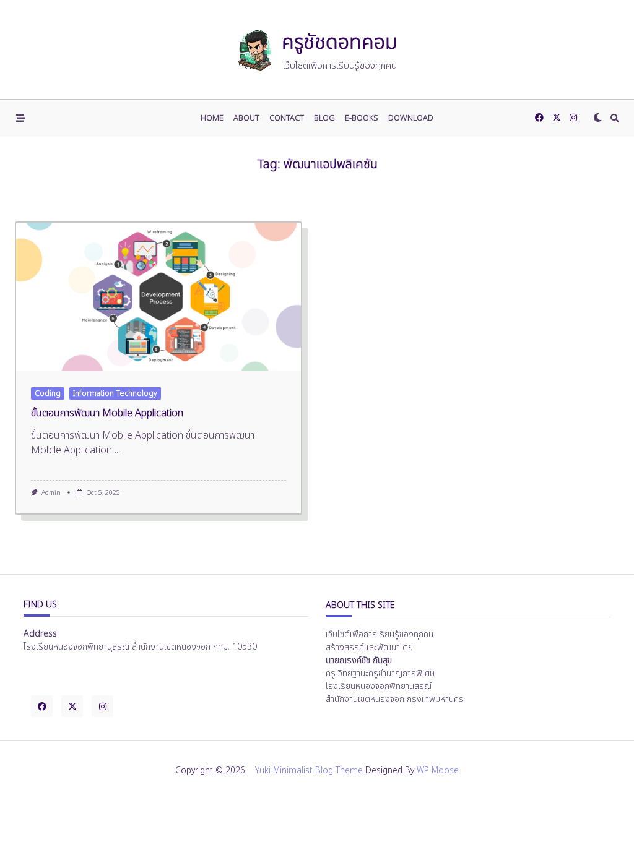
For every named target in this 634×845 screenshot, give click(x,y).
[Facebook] (539, 118)
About (246, 118)
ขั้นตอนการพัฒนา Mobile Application (107, 413)
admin (51, 493)
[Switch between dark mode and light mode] (597, 118)
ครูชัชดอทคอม (339, 43)
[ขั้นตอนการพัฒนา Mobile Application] (158, 297)
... (117, 450)
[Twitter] (556, 118)
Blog (324, 118)
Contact (286, 118)
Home (212, 118)
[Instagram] (573, 118)
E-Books (361, 118)
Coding (48, 393)
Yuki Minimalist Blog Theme (309, 771)
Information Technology (115, 393)
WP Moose (438, 771)
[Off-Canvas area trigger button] (20, 118)
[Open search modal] (614, 118)
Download (410, 118)
